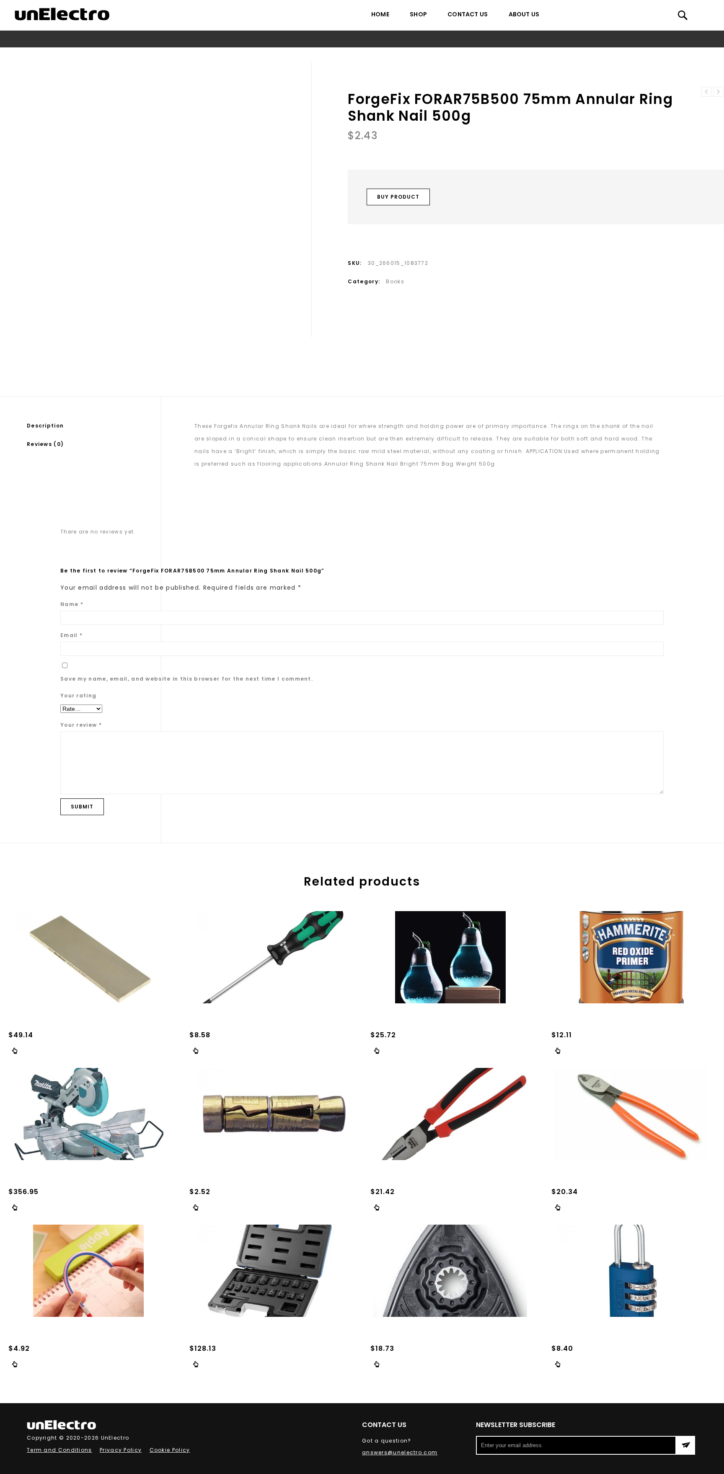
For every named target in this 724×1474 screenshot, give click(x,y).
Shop (418, 14)
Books (290, 54)
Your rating (78, 695)
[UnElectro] (62, 14)
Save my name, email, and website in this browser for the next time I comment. (186, 678)
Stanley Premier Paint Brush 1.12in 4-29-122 (706, 92)
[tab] (94, 426)
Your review (81, 724)
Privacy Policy (121, 1449)
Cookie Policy (170, 1449)
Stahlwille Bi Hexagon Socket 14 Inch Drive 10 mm (718, 92)
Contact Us (467, 14)
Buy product (398, 196)
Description (45, 425)
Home (380, 14)
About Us (524, 14)
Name (71, 604)
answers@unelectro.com (399, 1452)
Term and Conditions (59, 1449)
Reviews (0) (45, 444)
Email (71, 635)
